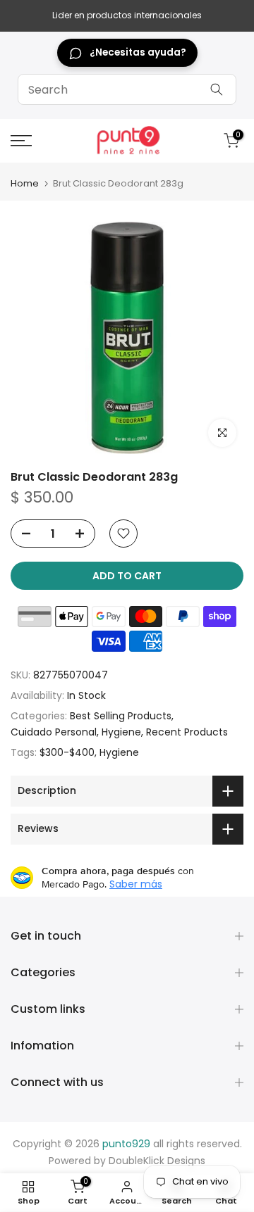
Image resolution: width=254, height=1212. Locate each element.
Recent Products (187, 732)
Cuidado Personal (54, 732)
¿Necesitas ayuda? (138, 52)
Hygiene (121, 732)
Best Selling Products (120, 716)
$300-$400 (67, 752)
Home (25, 183)
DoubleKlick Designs (157, 1161)
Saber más (135, 884)
